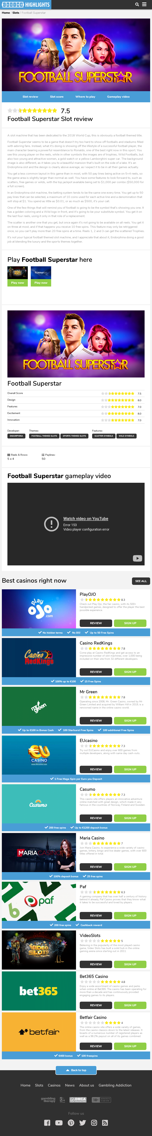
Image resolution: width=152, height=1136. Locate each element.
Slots (15, 13)
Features (12, 406)
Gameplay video (118, 97)
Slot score (57, 97)
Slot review (30, 97)
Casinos (54, 1085)
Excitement (13, 413)
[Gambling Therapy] (48, 1100)
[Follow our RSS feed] (105, 1123)
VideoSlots (90, 935)
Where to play (85, 97)
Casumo (87, 789)
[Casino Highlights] (25, 4)
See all (141, 581)
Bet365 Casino (94, 976)
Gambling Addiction (115, 1085)
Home (6, 13)
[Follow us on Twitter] (82, 1123)
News (70, 1085)
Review (96, 623)
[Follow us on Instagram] (94, 1123)
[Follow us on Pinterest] (71, 1123)
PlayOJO (88, 594)
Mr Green (88, 692)
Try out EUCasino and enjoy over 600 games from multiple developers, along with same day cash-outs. (110, 751)
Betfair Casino (93, 1017)
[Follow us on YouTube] (59, 1123)
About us (86, 1085)
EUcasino (89, 740)
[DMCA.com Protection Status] (78, 1100)
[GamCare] (62, 1100)
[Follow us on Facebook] (47, 1123)
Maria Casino (92, 838)
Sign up (130, 623)
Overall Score (15, 393)
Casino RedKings (96, 643)
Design (11, 400)
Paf (83, 887)
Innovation (13, 420)
